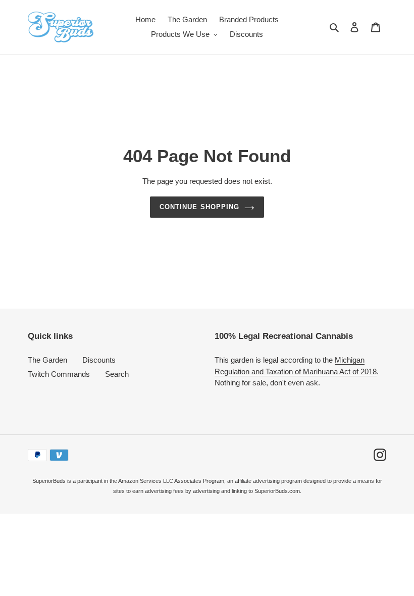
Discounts (99, 360)
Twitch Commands (59, 374)
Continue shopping (199, 207)
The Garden (47, 360)
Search (117, 374)
